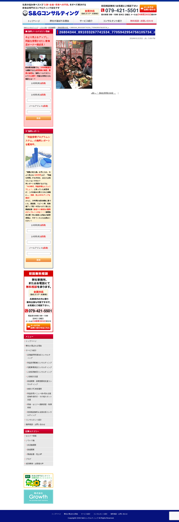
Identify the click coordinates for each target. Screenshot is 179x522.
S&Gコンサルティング (89, 518)
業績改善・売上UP (34, 454)
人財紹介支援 (32, 376)
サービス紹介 (86, 21)
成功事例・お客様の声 (34, 464)
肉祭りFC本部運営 (34, 389)
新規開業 (30, 450)
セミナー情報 (31, 436)
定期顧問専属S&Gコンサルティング (38, 356)
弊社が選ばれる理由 (59, 21)
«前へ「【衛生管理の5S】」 (103, 93)
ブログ (28, 459)
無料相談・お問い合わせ (141, 21)
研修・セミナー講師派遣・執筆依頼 (39, 406)
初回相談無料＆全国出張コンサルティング (39, 413)
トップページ (33, 21)
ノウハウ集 (30, 440)
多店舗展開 (31, 445)
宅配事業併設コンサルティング (39, 367)
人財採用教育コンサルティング (39, 372)
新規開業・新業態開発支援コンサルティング (39, 382)
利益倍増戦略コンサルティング (39, 363)
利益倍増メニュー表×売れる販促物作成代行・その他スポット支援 (39, 396)
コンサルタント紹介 (112, 21)
